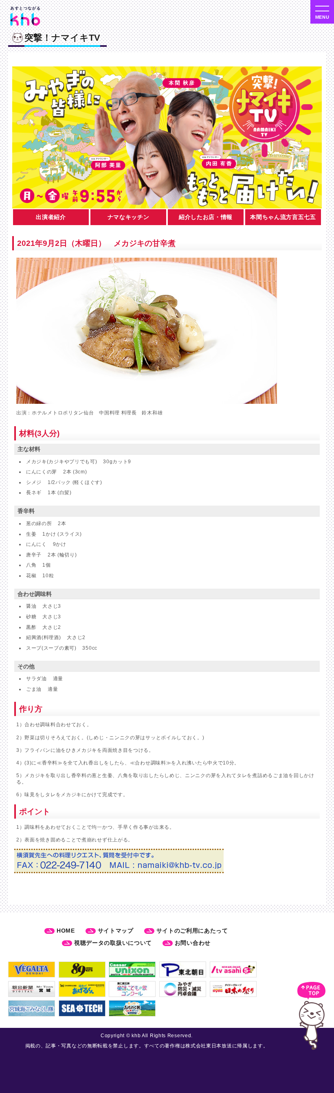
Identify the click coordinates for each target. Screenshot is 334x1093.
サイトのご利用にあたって (192, 930)
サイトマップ (116, 930)
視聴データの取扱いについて (113, 943)
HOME (66, 930)
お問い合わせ (193, 943)
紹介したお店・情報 (206, 217)
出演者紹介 (51, 217)
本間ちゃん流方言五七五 (283, 217)
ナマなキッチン (128, 217)
